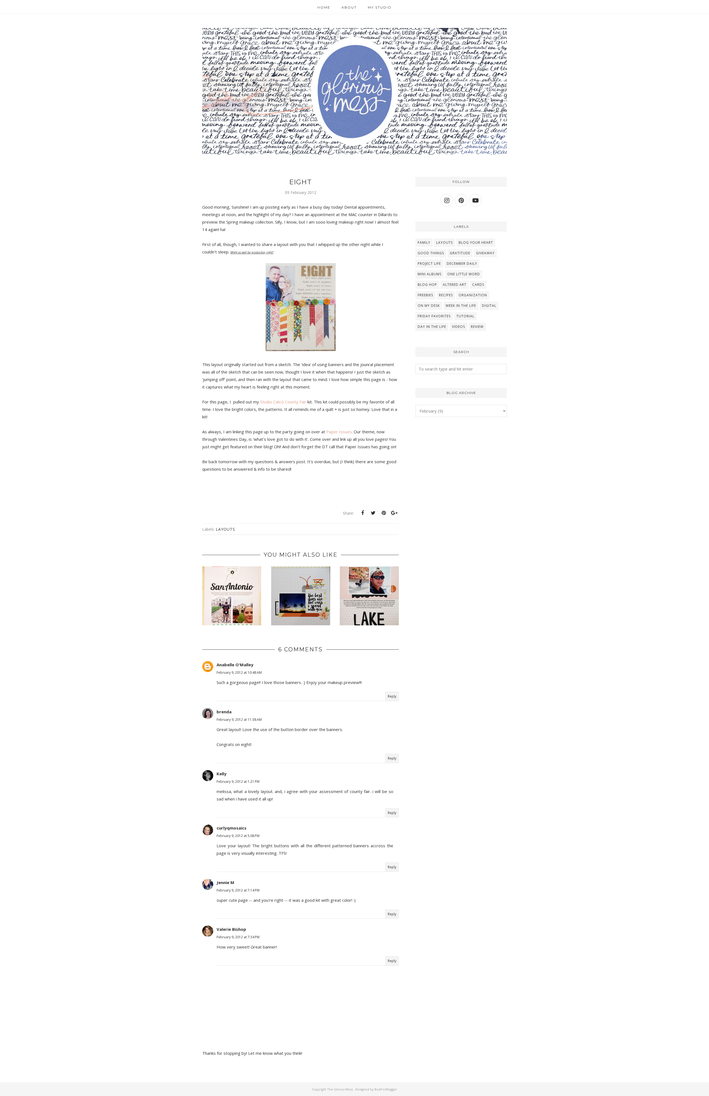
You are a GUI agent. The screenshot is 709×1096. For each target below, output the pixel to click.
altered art (454, 284)
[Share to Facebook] (362, 513)
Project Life (429, 263)
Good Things (431, 253)
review (477, 326)
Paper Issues (339, 431)
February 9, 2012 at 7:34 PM (238, 937)
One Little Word (463, 274)
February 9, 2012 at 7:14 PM (238, 890)
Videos (458, 326)
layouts (225, 529)
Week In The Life (461, 305)
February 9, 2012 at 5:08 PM (238, 835)
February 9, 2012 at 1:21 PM (238, 781)
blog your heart (476, 242)
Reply (392, 696)
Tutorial (465, 316)
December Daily (462, 263)
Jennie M (225, 882)
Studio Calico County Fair (283, 402)
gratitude (460, 253)
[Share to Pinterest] (383, 513)
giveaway (485, 253)
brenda (224, 711)
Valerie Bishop (231, 929)
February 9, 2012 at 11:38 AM (239, 719)
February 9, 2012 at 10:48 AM (239, 672)
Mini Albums (429, 274)
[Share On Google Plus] (394, 513)
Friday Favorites (434, 316)
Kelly (222, 773)
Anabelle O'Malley (235, 664)
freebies (425, 295)
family (424, 242)
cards (478, 284)
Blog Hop (427, 284)
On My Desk (429, 305)
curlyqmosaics (231, 828)
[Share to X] (373, 513)
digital (489, 305)
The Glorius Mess (340, 1089)
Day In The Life (432, 326)
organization (473, 295)
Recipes (446, 295)
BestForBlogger (385, 1089)
